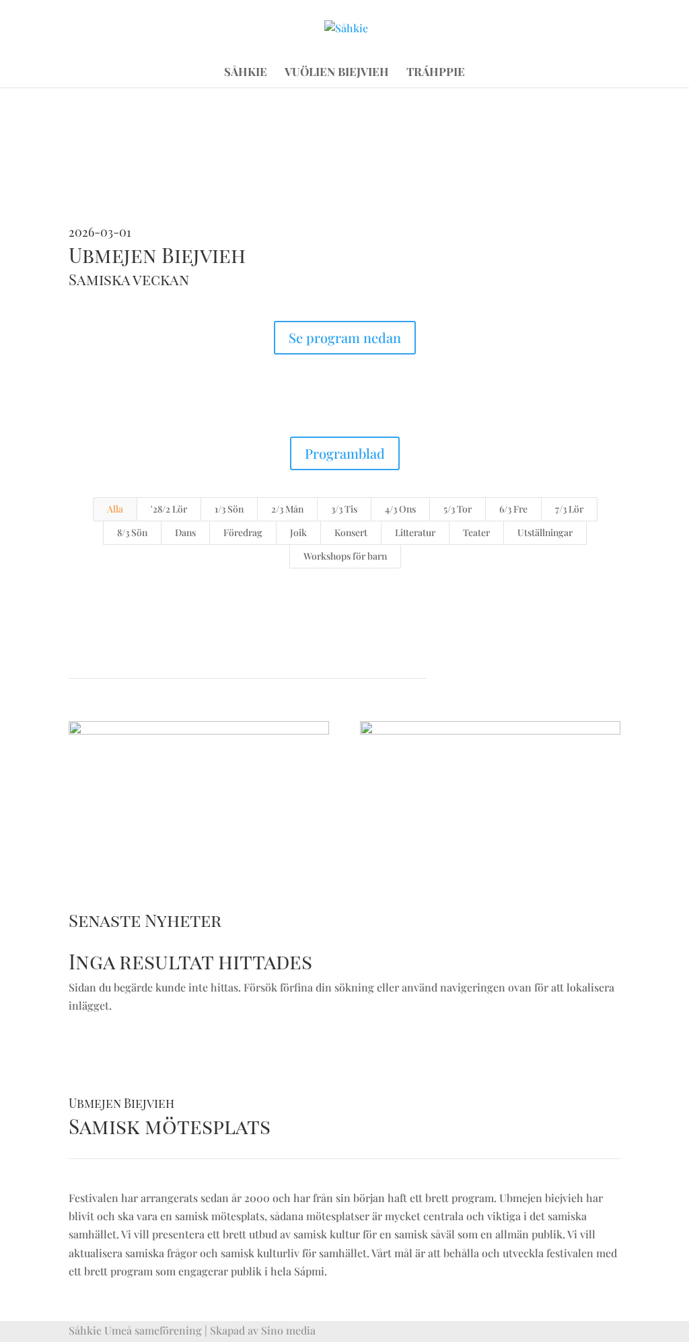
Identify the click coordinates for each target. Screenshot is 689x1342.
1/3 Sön (229, 508)
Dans (185, 532)
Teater (476, 532)
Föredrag (242, 532)
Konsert (350, 532)
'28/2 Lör (169, 508)
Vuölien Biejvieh (337, 73)
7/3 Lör (569, 508)
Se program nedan (345, 337)
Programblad (345, 453)
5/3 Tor (457, 508)
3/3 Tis (344, 508)
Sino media (288, 1330)
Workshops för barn (345, 556)
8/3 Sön (132, 532)
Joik (298, 532)
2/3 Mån (287, 508)
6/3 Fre (513, 508)
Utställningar (545, 532)
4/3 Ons (400, 508)
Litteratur (415, 532)
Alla (115, 508)
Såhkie (245, 73)
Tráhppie (435, 73)
